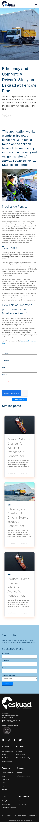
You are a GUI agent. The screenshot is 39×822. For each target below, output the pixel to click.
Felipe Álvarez (6, 115)
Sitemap (4, 789)
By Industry (19, 751)
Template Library (7, 761)
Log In (21, 801)
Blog (3, 776)
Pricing (4, 754)
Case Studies (6, 758)
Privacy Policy (6, 801)
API (3, 786)
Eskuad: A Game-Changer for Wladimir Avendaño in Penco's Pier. (19, 447)
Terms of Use (6, 804)
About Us (19, 773)
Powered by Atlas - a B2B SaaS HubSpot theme (20, 820)
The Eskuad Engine (7, 751)
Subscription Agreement (9, 807)
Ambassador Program (23, 776)
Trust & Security (20, 754)
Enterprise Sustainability (23, 758)
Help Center (5, 779)
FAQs (3, 783)
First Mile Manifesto (7, 773)
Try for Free (22, 804)
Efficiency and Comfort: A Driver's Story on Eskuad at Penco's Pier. (19, 517)
